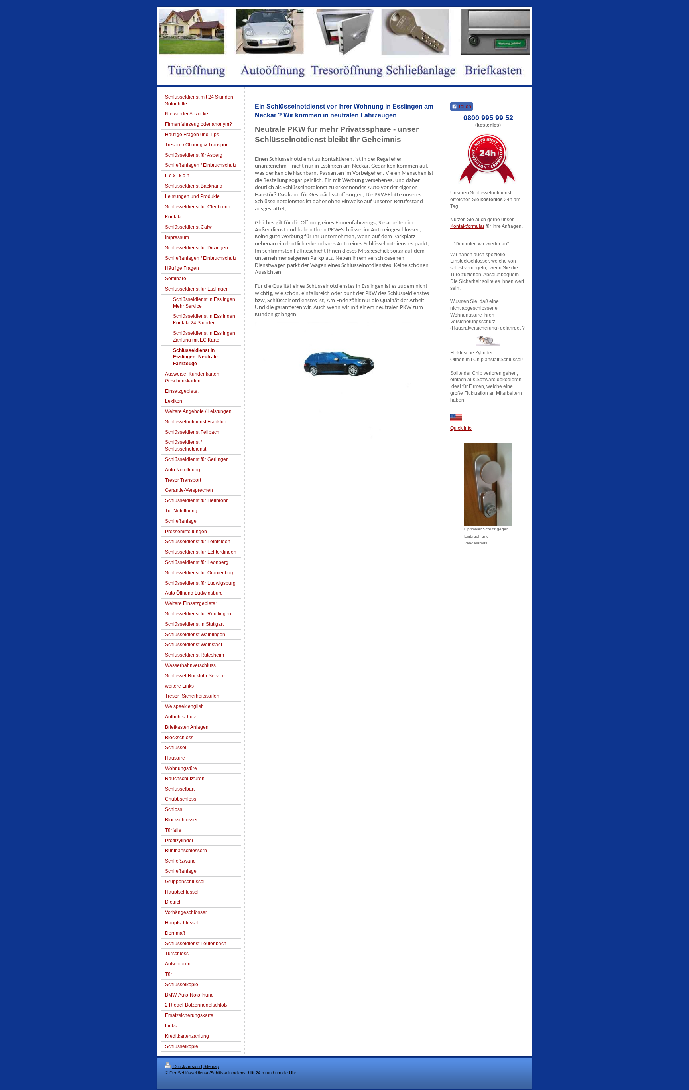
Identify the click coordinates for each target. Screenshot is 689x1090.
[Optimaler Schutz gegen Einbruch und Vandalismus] (488, 484)
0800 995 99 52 (488, 118)
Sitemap (211, 1066)
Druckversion (186, 1066)
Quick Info (461, 428)
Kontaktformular (467, 226)
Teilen (464, 106)
